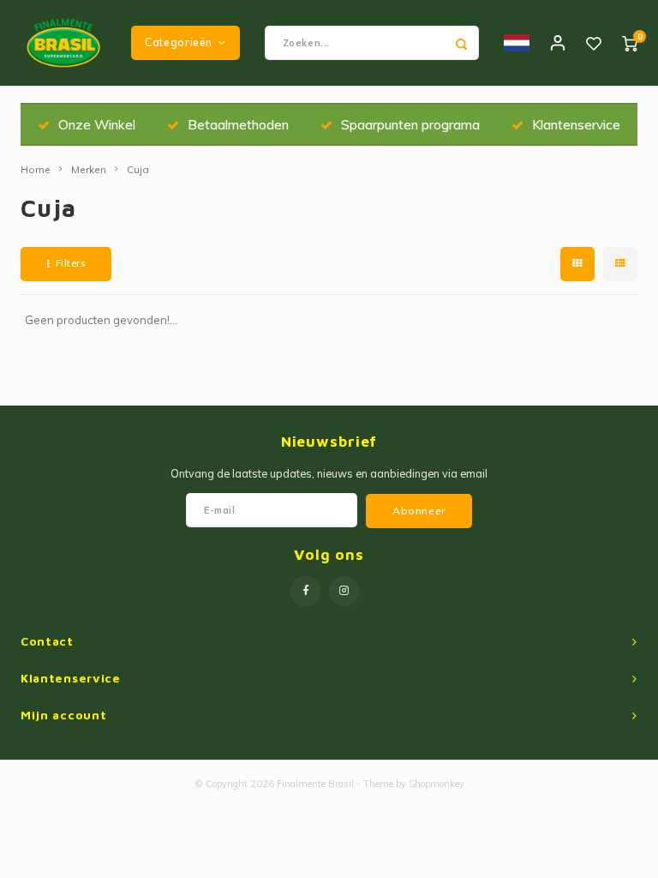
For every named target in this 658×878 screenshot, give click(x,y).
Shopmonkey (436, 784)
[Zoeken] (462, 43)
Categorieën (178, 42)
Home (36, 169)
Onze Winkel (96, 124)
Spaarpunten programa (410, 124)
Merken (88, 169)
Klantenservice (576, 124)
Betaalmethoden (238, 124)
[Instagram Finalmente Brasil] (344, 591)
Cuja (138, 169)
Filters (71, 263)
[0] (629, 42)
